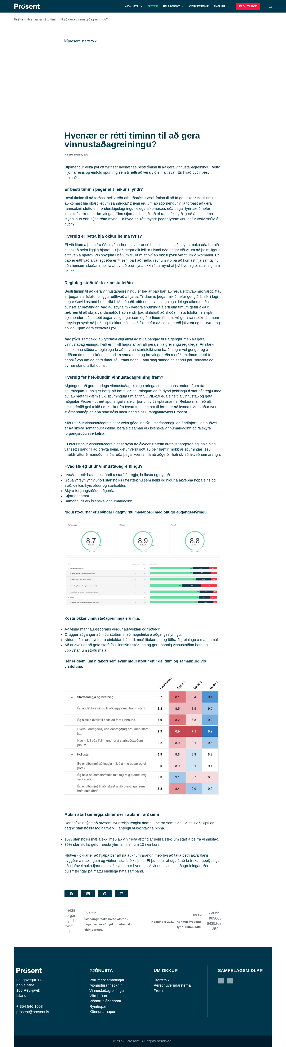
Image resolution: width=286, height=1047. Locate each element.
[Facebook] (71, 893)
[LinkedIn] (121, 893)
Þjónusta (131, 6)
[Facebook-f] (230, 980)
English (219, 6)
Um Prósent (171, 6)
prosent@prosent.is (32, 1012)
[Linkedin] (221, 980)
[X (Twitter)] (88, 893)
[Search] (270, 6)
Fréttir (153, 6)
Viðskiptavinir (199, 6)
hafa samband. (131, 871)
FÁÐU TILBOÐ (248, 6)
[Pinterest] (105, 893)
